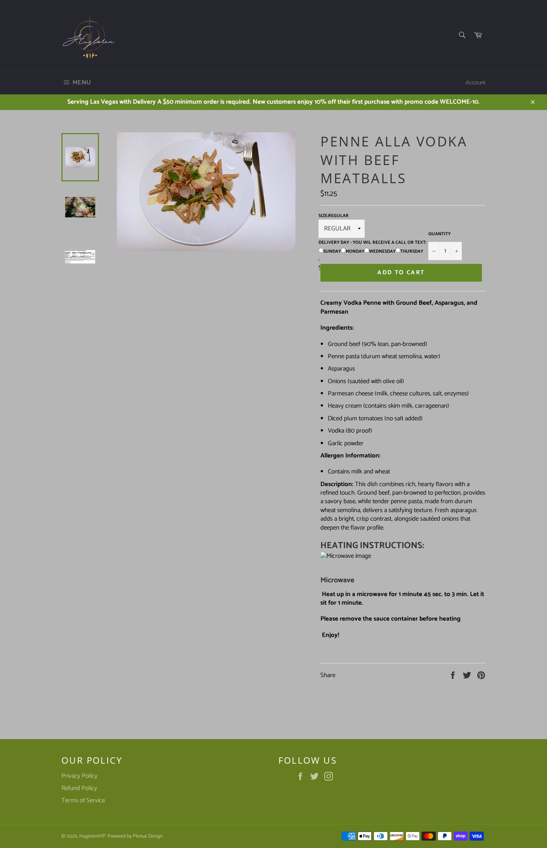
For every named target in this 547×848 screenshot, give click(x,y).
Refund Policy (79, 788)
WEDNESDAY (382, 251)
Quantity (439, 234)
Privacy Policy (79, 776)
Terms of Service (83, 800)
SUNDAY (332, 251)
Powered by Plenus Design (135, 836)
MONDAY (355, 251)
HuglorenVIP (92, 836)
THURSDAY (411, 251)
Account (476, 83)
